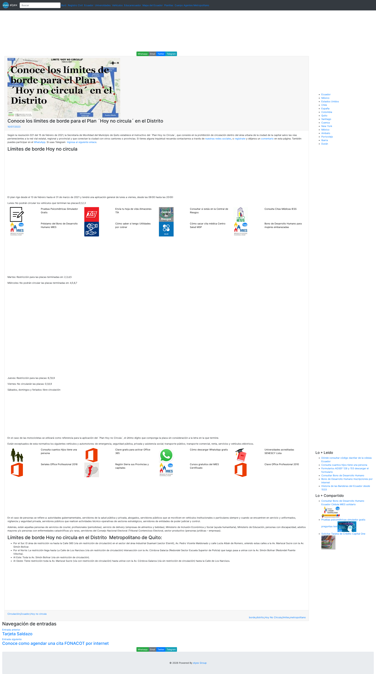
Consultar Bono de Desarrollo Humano (342, 475)
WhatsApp (39, 142)
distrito (260, 617)
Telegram (171, 54)
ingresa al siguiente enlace (81, 142)
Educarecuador (132, 5)
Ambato (325, 133)
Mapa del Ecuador (152, 5)
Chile (324, 104)
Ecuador (88, 5)
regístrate (239, 138)
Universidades (103, 5)
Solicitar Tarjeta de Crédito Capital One (343, 533)
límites (285, 617)
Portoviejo (327, 136)
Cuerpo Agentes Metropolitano (192, 5)
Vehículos (117, 5)
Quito (324, 115)
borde (252, 617)
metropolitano (298, 617)
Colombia (326, 112)
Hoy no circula (38, 613)
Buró (63, 5)
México (325, 97)
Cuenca (325, 122)
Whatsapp (143, 54)
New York (326, 126)
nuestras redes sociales (218, 138)
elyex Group (200, 662)
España (325, 108)
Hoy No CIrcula (273, 617)
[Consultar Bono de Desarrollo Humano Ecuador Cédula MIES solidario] (330, 511)
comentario (267, 138)
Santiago (326, 119)
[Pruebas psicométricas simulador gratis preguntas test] (347, 526)
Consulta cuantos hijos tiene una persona (344, 464)
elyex (13, 5)
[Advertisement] (88, 31)
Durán (324, 143)
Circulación (13, 613)
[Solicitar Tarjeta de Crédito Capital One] (328, 542)
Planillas (168, 5)
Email (152, 54)
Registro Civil (75, 5)
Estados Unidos (330, 101)
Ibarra (324, 140)
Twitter (161, 54)
